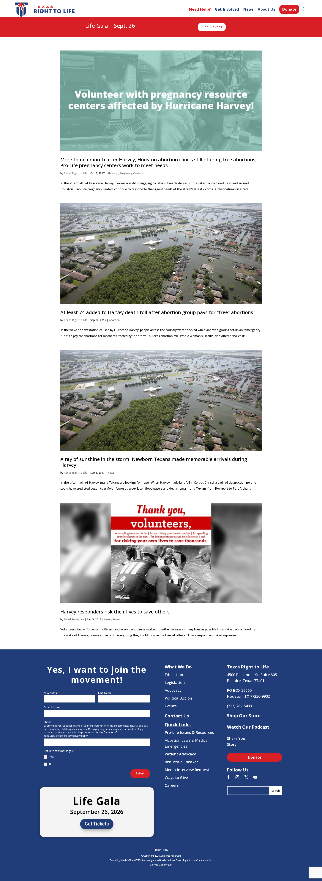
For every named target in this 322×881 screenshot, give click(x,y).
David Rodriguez (74, 619)
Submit (140, 773)
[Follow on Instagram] (237, 777)
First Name (51, 692)
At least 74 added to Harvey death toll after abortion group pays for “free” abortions (156, 312)
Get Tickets (212, 26)
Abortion (113, 173)
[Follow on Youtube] (255, 777)
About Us (266, 9)
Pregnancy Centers (131, 173)
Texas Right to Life (75, 173)
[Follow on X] (246, 777)
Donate (289, 9)
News (248, 9)
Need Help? (200, 9)
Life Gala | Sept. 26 (110, 25)
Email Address (53, 707)
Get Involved (227, 9)
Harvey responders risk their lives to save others (115, 611)
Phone (47, 722)
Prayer (116, 619)
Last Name (106, 692)
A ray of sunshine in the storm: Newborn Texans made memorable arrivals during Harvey (153, 462)
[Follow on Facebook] (228, 777)
